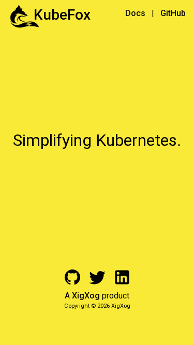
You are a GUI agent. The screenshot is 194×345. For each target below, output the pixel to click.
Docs (135, 13)
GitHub (173, 13)
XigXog (86, 296)
